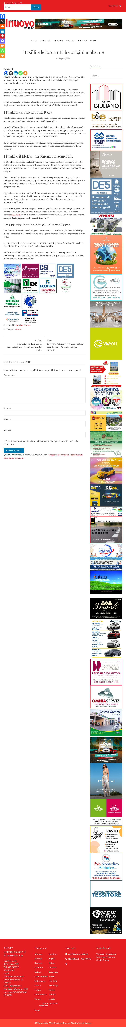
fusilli (18, 330)
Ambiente (53, 954)
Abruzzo (38, 954)
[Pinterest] (2, 35)
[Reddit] (2, 26)
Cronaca (58, 40)
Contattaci (113, 6)
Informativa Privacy (105, 957)
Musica (38, 985)
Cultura (82, 40)
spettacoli (53, 1003)
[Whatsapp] (20, 73)
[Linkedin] (16, 73)
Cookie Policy (102, 960)
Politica (70, 40)
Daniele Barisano (84, 1023)
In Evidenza (40, 981)
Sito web (7, 430)
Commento (9, 375)
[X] (11, 73)
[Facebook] (6, 73)
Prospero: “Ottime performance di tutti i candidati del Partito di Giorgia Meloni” (65, 345)
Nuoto (52, 990)
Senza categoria (43, 1004)
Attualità (45, 40)
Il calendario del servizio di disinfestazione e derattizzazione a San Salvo (24, 345)
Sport (93, 40)
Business (38, 963)
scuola (52, 999)
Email (7, 419)
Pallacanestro (41, 994)
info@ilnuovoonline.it (14, 976)
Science (38, 999)
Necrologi (53, 985)
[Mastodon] (2, 40)
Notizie (33, 40)
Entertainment (41, 976)
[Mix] (2, 45)
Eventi (52, 976)
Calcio (52, 963)
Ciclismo (39, 967)
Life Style (53, 981)
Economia (53, 972)
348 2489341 (73, 959)
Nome (7, 409)
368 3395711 (86, 959)
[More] (25, 73)
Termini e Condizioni (106, 954)
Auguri (52, 959)
